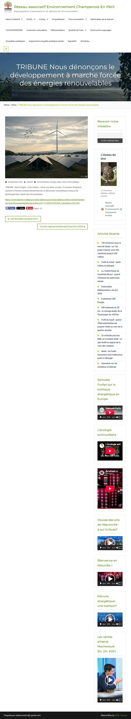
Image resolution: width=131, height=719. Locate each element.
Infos (64, 182)
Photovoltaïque (73, 182)
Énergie (53, 182)
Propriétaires (58, 19)
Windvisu (85, 41)
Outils (29, 19)
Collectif (29, 182)
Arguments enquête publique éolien (46, 41)
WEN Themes (121, 715)
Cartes (42, 19)
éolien (59, 182)
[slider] (108, 547)
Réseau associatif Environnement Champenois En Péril (64, 7)
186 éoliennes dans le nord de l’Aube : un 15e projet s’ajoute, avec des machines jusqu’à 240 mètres (109, 250)
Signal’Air (72, 41)
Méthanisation (58, 30)
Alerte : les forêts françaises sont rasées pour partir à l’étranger (109, 354)
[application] (110, 413)
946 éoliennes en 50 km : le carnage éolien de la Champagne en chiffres (109, 311)
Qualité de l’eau (76, 30)
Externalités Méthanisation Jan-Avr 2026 (107, 290)
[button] (110, 543)
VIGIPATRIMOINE (14, 30)
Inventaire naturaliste (36, 30)
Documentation (76, 19)
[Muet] (117, 417)
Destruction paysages (100, 30)
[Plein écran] (120, 417)
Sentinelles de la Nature (102, 19)
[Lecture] (101, 417)
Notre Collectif (13, 19)
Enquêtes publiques (15, 41)
